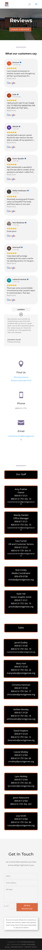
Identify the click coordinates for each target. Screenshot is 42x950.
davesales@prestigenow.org (21, 740)
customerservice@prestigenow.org (21, 503)
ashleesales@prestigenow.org (21, 719)
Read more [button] (11, 78)
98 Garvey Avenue (21, 377)
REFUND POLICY (17, 947)
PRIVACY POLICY (31, 947)
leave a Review (20, 29)
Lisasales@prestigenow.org (21, 825)
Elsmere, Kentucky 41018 (21, 380)
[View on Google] (9, 63)
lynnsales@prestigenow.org (21, 786)
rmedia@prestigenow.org (21, 579)
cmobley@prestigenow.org (21, 761)
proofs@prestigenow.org (21, 606)
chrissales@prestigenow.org (21, 694)
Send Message (27, 907)
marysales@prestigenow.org (21, 673)
